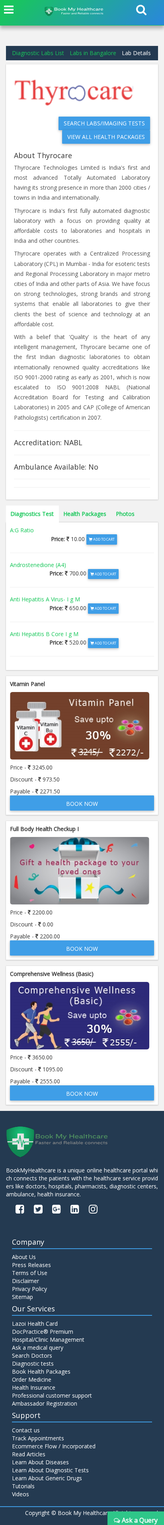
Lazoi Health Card (35, 1323)
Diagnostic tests (33, 1363)
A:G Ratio (22, 530)
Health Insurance (33, 1387)
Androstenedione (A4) (38, 565)
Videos (20, 1494)
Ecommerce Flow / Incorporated (54, 1446)
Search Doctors (32, 1355)
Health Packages (84, 514)
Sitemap (22, 1297)
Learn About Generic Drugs (47, 1478)
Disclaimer (25, 1281)
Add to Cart (103, 539)
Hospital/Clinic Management (48, 1339)
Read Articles (28, 1454)
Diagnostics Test (32, 514)
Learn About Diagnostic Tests (50, 1470)
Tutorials (23, 1486)
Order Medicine (31, 1379)
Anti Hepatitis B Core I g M (44, 634)
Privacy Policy (29, 1289)
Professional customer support (52, 1395)
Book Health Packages (41, 1371)
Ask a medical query (37, 1347)
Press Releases (31, 1265)
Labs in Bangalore (93, 53)
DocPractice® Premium (42, 1331)
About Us (24, 1257)
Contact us (26, 1430)
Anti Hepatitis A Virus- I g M (45, 599)
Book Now (82, 803)
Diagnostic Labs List (38, 53)
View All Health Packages (106, 137)
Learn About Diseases (40, 1462)
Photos (125, 514)
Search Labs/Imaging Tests (104, 123)
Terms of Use (29, 1273)
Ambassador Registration (44, 1403)
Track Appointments (38, 1438)
